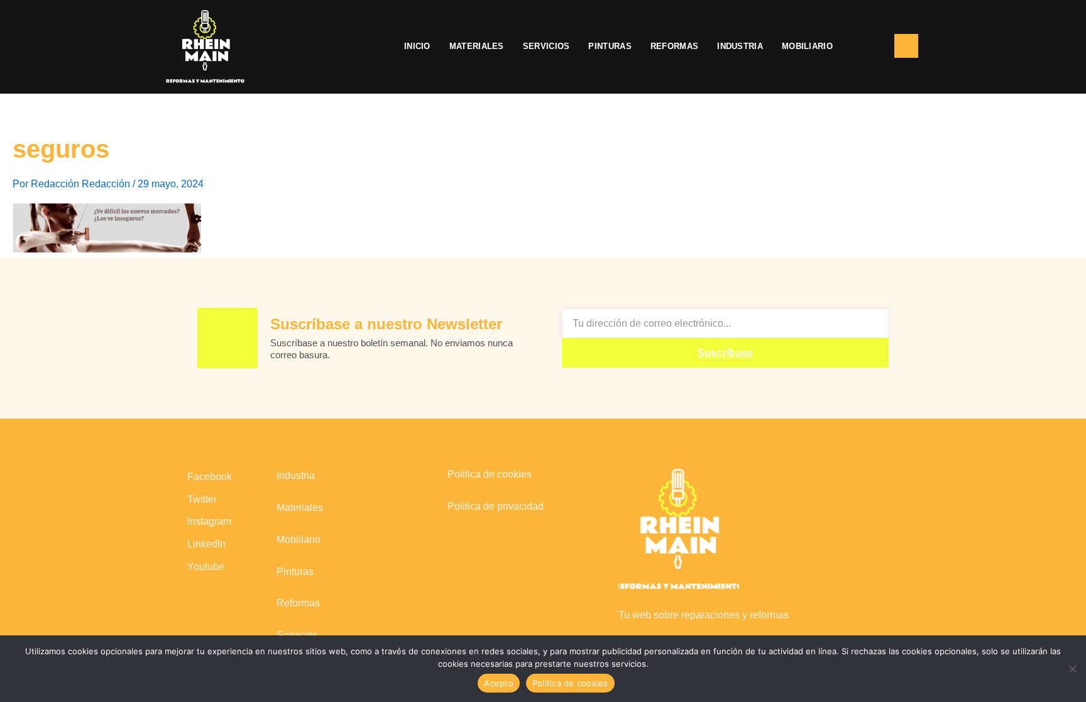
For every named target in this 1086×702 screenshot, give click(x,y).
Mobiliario (807, 46)
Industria (740, 46)
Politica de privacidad (495, 506)
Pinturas (609, 46)
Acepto (498, 683)
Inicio (417, 46)
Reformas (674, 46)
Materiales (476, 46)
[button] (863, 46)
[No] (1072, 667)
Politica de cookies (489, 474)
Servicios (546, 46)
